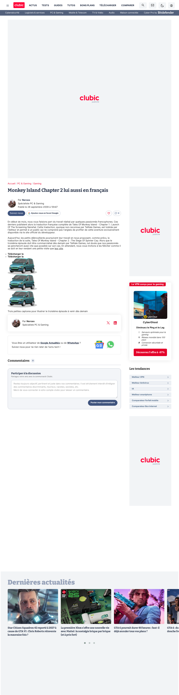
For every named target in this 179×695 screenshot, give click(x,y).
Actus (33, 5)
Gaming (37, 183)
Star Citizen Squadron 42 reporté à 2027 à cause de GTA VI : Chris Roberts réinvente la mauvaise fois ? (32, 631)
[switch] (162, 5)
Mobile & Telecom (78, 13)
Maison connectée (129, 13)
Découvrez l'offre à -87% (150, 352)
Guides (58, 5)
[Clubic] (19, 5)
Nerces (26, 200)
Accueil (11, 183)
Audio (112, 13)
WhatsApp (73, 343)
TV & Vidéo (97, 13)
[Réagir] (109, 213)
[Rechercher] (143, 5)
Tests (45, 5)
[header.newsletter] (152, 5)
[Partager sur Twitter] (172, 680)
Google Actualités (50, 343)
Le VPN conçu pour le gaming (147, 284)
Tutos (71, 5)
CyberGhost (150, 322)
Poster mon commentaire (103, 403)
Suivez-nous (16, 213)
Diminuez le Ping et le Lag (150, 328)
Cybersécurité (12, 13)
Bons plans (87, 5)
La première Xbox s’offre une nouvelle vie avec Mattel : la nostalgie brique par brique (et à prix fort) (85, 631)
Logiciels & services (35, 13)
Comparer (127, 5)
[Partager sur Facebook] (172, 671)
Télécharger (107, 5)
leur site (59, 248)
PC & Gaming (56, 13)
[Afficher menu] (7, 5)
